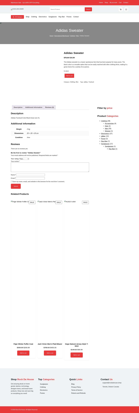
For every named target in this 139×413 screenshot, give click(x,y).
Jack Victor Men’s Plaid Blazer (50, 344)
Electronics (43, 390)
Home (51, 36)
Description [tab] (18, 107)
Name (13, 175)
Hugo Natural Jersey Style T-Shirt (76, 345)
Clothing (72, 36)
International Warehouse (61, 36)
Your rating (15, 159)
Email (13, 178)
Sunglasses (44, 384)
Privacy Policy (76, 387)
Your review (15, 161)
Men (77, 36)
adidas (86, 82)
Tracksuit (91, 82)
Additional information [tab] (33, 107)
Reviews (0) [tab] (49, 107)
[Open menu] (17, 17)
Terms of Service (76, 390)
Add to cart (69, 75)
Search (88, 9)
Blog (72, 384)
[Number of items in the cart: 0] (121, 9)
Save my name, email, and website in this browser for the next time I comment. (38, 181)
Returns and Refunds (78, 393)
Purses (42, 393)
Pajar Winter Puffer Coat (23, 344)
